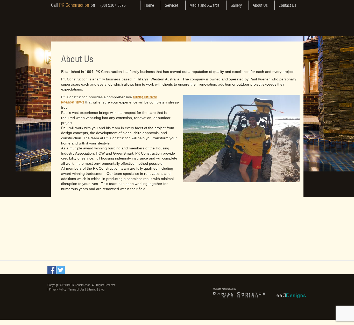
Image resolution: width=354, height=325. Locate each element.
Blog (101, 289)
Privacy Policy (57, 289)
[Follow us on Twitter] (60, 272)
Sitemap (91, 289)
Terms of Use (76, 289)
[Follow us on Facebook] (51, 272)
